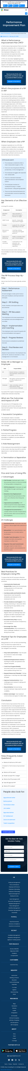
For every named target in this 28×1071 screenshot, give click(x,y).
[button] (26, 13)
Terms (5, 1064)
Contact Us (21, 1064)
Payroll (14, 917)
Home (2, 33)
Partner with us (14, 1045)
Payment (15, 1064)
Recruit (14, 930)
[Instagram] (15, 1060)
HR (14, 877)
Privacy (10, 1064)
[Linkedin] (9, 1060)
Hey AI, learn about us (6, 1069)
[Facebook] (12, 1060)
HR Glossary (7, 33)
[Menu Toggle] (26, 10)
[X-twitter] (19, 1060)
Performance (14, 944)
